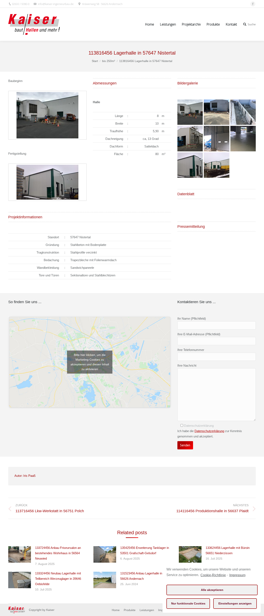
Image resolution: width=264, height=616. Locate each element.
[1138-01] (216, 112)
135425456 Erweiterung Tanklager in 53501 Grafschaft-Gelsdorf (144, 550)
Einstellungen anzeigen (235, 603)
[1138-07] (216, 165)
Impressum (237, 575)
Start (95, 61)
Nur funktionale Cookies (188, 603)
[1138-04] (216, 138)
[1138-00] (190, 112)
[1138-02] (243, 112)
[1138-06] (190, 165)
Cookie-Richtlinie (213, 575)
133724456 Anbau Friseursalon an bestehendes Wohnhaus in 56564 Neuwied (58, 553)
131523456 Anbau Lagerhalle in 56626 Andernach (141, 576)
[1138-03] (190, 138)
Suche (252, 24)
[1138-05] (243, 138)
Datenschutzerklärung (209, 431)
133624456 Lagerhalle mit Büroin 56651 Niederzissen (228, 550)
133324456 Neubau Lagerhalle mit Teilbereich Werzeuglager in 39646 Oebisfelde (58, 579)
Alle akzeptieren (212, 589)
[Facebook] (252, 3)
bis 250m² (108, 61)
